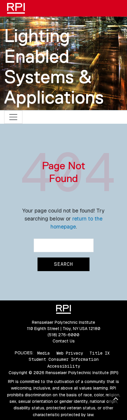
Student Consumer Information (64, 359)
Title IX (99, 352)
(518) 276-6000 (63, 334)
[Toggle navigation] (13, 117)
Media (43, 352)
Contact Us (64, 341)
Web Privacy (69, 352)
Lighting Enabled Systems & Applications (54, 66)
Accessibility (63, 366)
